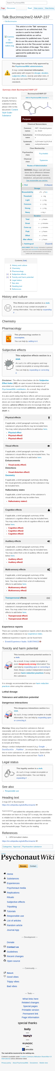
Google (42, 747)
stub (48, 303)
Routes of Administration (37, 166)
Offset (27, 235)
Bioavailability (27, 192)
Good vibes (13, 977)
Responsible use (12, 791)
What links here (30, 999)
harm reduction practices (32, 673)
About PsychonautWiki (20, 1063)
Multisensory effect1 (17, 587)
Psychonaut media (16, 888)
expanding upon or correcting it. (37, 667)
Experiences (13, 883)
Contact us (13, 947)
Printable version (30, 1010)
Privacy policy (6, 1063)
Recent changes (15, 956)
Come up (27, 227)
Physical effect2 (15, 435)
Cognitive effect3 (15, 534)
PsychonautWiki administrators (29, 66)
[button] (48, 185)
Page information (30, 1017)
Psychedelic (43, 154)
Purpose (27, 119)
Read (30, 8)
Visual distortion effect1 (19, 472)
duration (44, 73)
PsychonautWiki (9, 389)
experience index (35, 634)
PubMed (19, 750)
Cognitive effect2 (15, 531)
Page (3, 8)
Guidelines (12, 951)
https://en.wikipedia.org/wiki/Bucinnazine (19, 805)
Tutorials (11, 911)
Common (27, 204)
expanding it (21, 778)
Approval (16, 847)
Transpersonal (12, 598)
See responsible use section (36, 180)
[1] (46, 192)
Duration (37, 216)
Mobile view (44, 1063)
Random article (14, 925)
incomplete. (20, 338)
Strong (27, 208)
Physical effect (14, 433)
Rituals (10, 897)
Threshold (28, 196)
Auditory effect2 (15, 562)
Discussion (11, 8)
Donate (23, 866)
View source (38, 8)
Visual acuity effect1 (17, 465)
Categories (7, 847)
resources (34, 249)
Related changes (30, 1002)
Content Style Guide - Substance (10, 113)
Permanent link (30, 1013)
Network (10, 973)
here (45, 429)
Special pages (30, 1006)
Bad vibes (12, 986)
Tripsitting (12, 906)
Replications (13, 892)
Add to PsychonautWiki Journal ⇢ (37, 97)
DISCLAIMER (26, 247)
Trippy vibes (13, 981)
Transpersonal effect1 (18, 616)
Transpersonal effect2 (18, 619)
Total (27, 219)
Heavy (27, 212)
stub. (17, 657)
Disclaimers (34, 1063)
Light (27, 200)
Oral (26, 185)
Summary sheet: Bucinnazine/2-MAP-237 (19, 90)
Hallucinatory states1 (17, 501)
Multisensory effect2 (17, 591)
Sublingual (29, 244)
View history (49, 8)
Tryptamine (44, 160)
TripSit (40, 756)
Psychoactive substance (32, 847)
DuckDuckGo (8, 750)
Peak (27, 231)
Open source (13, 961)
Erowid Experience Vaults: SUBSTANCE (22, 642)
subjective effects (19, 76)
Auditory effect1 (15, 559)
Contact (33, 866)
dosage (37, 73)
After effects (27, 239)
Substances (13, 878)
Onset (27, 223)
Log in (3, 853)
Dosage (37, 188)
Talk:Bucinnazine (11, 21)
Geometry (10, 475)
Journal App (13, 930)
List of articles (14, 920)
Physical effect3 (15, 439)
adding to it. (33, 341)
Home (10, 874)
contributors (21, 389)
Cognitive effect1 (15, 528)
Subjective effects (16, 902)
